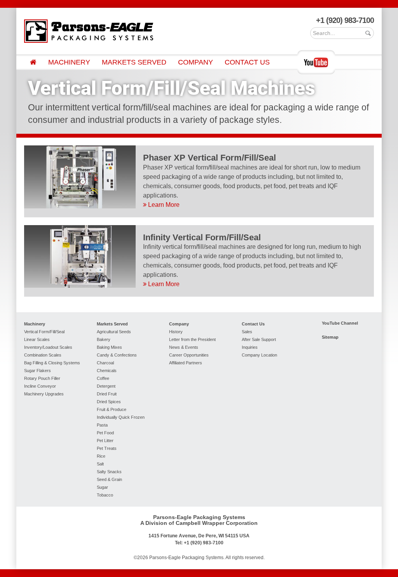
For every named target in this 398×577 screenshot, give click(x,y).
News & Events (183, 347)
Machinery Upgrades (44, 394)
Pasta (102, 425)
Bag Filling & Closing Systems (52, 362)
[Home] (33, 62)
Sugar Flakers (37, 370)
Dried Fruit (107, 394)
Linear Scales (37, 339)
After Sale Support (259, 339)
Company (195, 62)
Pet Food (105, 432)
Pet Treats (107, 448)
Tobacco (105, 495)
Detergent (106, 386)
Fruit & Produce (111, 409)
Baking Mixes (109, 347)
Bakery (103, 339)
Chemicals (107, 370)
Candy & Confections (117, 355)
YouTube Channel (340, 323)
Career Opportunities (189, 355)
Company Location (259, 355)
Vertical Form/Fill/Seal (44, 331)
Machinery (69, 62)
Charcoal (105, 362)
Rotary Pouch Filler (42, 378)
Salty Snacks (109, 471)
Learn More (163, 204)
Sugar (102, 487)
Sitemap (330, 337)
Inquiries (250, 347)
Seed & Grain (109, 479)
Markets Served (134, 62)
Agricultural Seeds (114, 331)
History (176, 331)
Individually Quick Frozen (121, 417)
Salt (100, 464)
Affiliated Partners (185, 362)
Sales (247, 331)
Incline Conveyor (40, 386)
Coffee (103, 378)
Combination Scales (42, 355)
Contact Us (247, 62)
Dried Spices (109, 401)
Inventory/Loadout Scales (48, 347)
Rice (101, 456)
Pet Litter (105, 440)
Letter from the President (192, 339)
